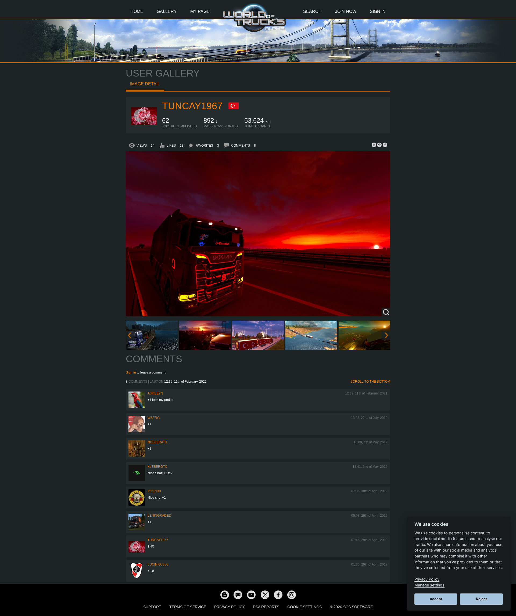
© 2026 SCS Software (351, 607)
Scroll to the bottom (370, 381)
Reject (481, 599)
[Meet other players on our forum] (237, 594)
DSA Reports (266, 607)
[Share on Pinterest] (379, 144)
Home (136, 11)
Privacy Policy (229, 607)
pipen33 (154, 491)
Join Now (345, 11)
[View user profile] (144, 127)
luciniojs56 (158, 564)
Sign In (378, 11)
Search (312, 11)
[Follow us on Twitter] (264, 594)
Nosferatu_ (158, 442)
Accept (436, 599)
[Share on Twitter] (374, 144)
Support (152, 607)
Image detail (145, 84)
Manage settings (429, 585)
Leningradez (159, 515)
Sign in (131, 372)
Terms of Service (187, 607)
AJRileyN (155, 393)
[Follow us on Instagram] (291, 594)
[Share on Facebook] (385, 144)
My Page (200, 11)
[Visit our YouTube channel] (251, 594)
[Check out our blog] (224, 594)
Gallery (167, 11)
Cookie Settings (304, 607)
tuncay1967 (192, 105)
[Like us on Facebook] (278, 594)
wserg (154, 418)
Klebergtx (157, 467)
